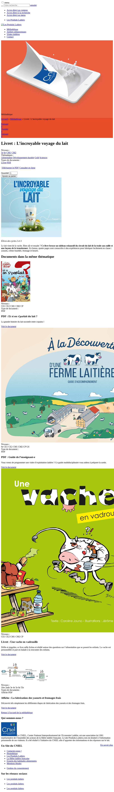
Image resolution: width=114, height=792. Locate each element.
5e (2, 152)
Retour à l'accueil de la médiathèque (17, 712)
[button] (2, 2)
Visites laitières (13, 34)
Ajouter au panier (9, 176)
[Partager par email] (1, 121)
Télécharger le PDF (10, 168)
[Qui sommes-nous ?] (9, 735)
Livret (3, 162)
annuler (33, 5)
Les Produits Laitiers (16, 20)
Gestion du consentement (18, 768)
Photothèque (12, 753)
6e (5, 152)
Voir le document (8, 326)
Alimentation (7, 157)
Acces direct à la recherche (18, 13)
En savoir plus (106, 745)
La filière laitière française (18, 758)
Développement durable (23, 157)
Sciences (43, 157)
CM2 (14, 152)
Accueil (4, 119)
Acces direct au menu (16, 15)
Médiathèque (12, 29)
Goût (37, 157)
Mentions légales (14, 763)
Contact (10, 37)
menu (6, 2)
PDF (9, 162)
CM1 (8, 152)
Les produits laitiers (15, 779)
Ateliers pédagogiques (16, 32)
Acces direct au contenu (17, 10)
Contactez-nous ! (14, 751)
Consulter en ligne (27, 168)
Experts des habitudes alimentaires (22, 761)
